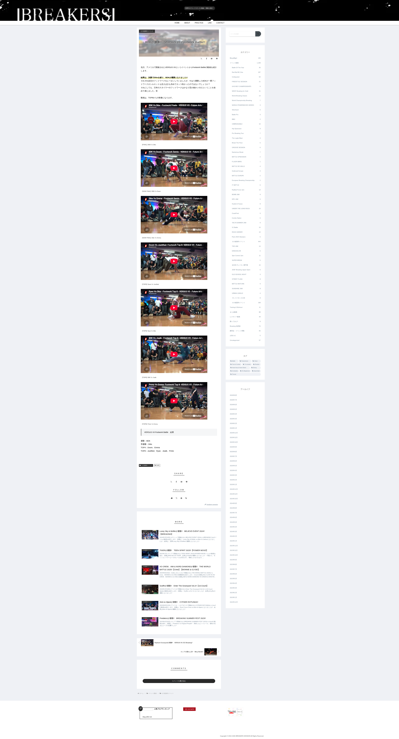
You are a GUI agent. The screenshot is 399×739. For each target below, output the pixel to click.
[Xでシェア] (201, 58)
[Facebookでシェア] (206, 58)
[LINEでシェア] (217, 58)
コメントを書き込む (179, 681)
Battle (157, 465)
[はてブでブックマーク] (212, 58)
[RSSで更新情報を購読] (186, 498)
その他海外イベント (146, 465)
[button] (258, 33)
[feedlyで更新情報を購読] (181, 498)
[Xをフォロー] (176, 498)
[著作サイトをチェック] (172, 498)
